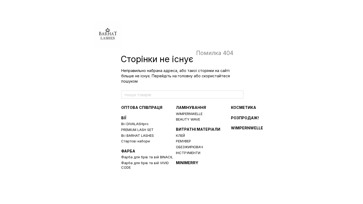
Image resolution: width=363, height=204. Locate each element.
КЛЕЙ (180, 135)
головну (185, 76)
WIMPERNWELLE (189, 114)
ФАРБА (128, 151)
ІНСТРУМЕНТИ (188, 153)
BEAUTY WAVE (188, 119)
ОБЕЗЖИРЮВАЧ (189, 147)
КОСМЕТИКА (243, 107)
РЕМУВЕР (183, 141)
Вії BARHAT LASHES (137, 135)
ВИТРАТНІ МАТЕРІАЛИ (198, 129)
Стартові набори (135, 141)
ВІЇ (123, 118)
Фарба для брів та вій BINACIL (147, 157)
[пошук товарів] (239, 95)
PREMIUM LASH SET (137, 130)
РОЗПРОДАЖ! (245, 118)
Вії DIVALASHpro (135, 124)
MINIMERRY (187, 162)
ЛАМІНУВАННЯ (191, 107)
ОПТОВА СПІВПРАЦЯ (141, 107)
